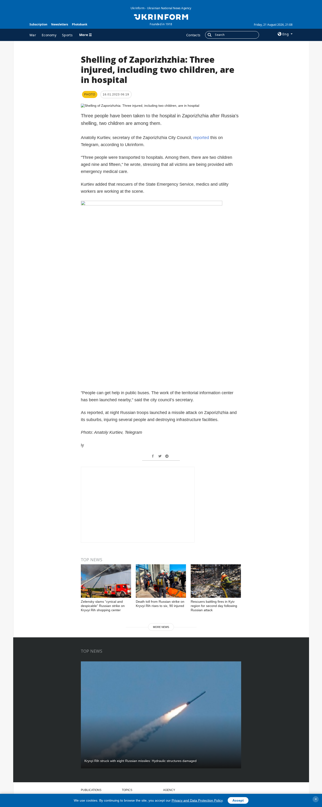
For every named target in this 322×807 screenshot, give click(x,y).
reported (201, 137)
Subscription (38, 24)
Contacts (193, 35)
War (32, 35)
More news (161, 627)
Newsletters (59, 24)
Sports (67, 35)
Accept (238, 800)
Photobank (79, 24)
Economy (49, 35)
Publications (91, 790)
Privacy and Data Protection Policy (197, 800)
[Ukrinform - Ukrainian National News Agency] (161, 16)
